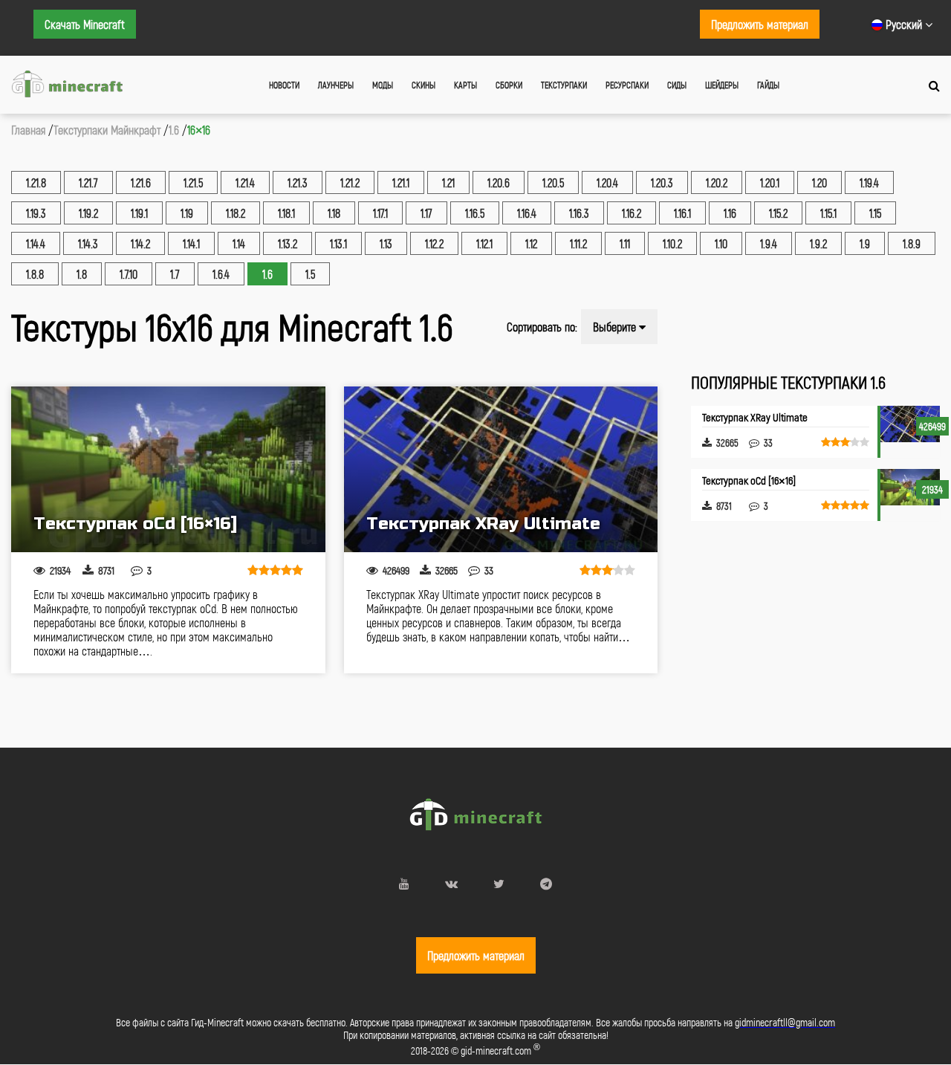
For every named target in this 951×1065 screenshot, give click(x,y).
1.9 (865, 243)
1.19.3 (36, 213)
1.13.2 (287, 243)
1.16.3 (579, 213)
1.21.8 (36, 182)
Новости (284, 85)
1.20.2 (716, 182)
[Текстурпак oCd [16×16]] (168, 469)
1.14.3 (88, 243)
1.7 (175, 274)
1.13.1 (338, 243)
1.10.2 (672, 243)
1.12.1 (484, 243)
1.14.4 (35, 243)
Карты (465, 85)
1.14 (239, 243)
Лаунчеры (336, 85)
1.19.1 (139, 213)
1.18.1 (286, 213)
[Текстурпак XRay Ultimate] (501, 469)
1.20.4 (607, 182)
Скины (423, 85)
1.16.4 (526, 213)
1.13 (386, 243)
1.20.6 (498, 182)
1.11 (625, 243)
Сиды (677, 85)
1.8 (82, 274)
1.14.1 (191, 243)
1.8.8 (35, 274)
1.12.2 (434, 243)
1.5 (310, 274)
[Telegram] (546, 883)
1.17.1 (380, 213)
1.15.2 (778, 213)
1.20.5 (553, 182)
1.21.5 (193, 182)
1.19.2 (88, 213)
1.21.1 (400, 182)
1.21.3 (298, 182)
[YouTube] (404, 883)
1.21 (448, 182)
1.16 (730, 213)
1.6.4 (221, 274)
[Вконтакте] (451, 883)
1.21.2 (350, 182)
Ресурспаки (627, 85)
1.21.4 (245, 182)
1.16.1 (682, 213)
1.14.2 (140, 243)
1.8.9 (912, 243)
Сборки (509, 85)
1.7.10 (128, 274)
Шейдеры (722, 85)
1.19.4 (869, 182)
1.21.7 (88, 182)
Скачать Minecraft (85, 24)
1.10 (721, 243)
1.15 (875, 213)
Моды (382, 85)
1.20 (819, 182)
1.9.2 (818, 243)
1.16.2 (631, 213)
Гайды (768, 85)
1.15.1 (828, 213)
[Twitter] (499, 883)
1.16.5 (474, 213)
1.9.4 (768, 243)
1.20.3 (662, 182)
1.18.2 (235, 213)
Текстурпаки (564, 85)
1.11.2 (578, 243)
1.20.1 (769, 182)
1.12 (531, 243)
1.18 (334, 213)
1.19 (187, 213)
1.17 (426, 213)
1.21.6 (141, 182)
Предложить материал (759, 24)
